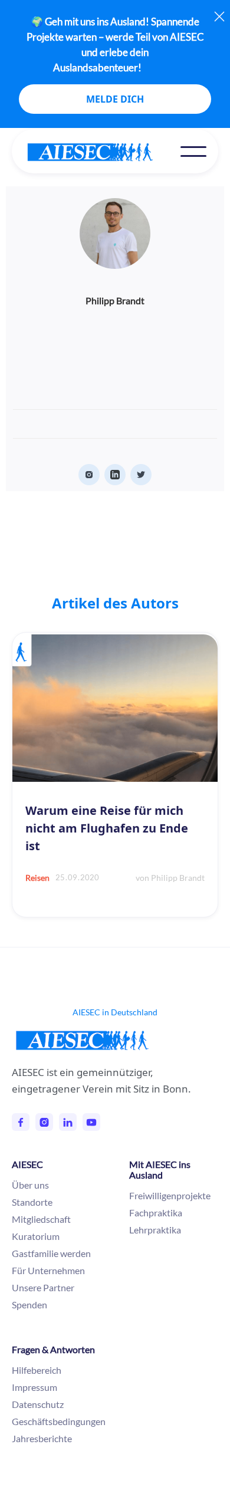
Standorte (32, 1202)
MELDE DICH (115, 99)
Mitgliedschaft (41, 1219)
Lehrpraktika (155, 1229)
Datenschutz (38, 1404)
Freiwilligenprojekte (170, 1195)
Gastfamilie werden (51, 1253)
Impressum (34, 1387)
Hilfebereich (36, 1370)
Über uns (30, 1184)
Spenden (29, 1304)
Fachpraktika (155, 1212)
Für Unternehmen (48, 1270)
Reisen (37, 878)
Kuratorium (36, 1236)
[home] (102, 152)
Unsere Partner (43, 1287)
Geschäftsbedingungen (59, 1421)
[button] (193, 151)
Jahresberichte (42, 1438)
